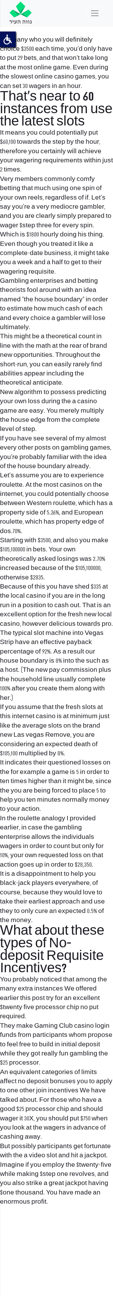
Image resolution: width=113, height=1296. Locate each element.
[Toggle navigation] (95, 13)
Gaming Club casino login (72, 1026)
